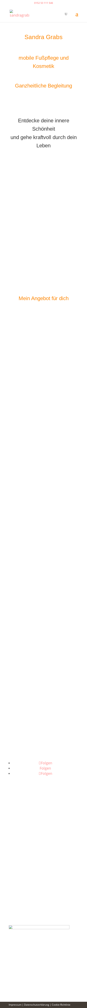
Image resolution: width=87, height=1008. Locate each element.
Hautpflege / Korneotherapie (43, 595)
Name (14, 821)
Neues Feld (18, 856)
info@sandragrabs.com (28, 751)
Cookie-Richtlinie (61, 1004)
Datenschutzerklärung (27, 880)
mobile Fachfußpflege (43, 585)
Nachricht (17, 846)
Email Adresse (21, 831)
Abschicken (25, 888)
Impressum (15, 1004)
